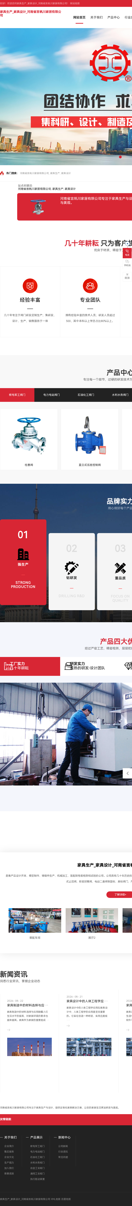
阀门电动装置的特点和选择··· (27, 1001)
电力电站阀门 (51, 395)
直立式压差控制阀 (90, 465)
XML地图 (55, 1199)
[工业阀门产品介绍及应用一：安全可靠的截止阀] (89, 1048)
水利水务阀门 (120, 395)
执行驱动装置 (37, 1179)
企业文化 (9, 1157)
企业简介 (9, 1146)
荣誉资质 (9, 1173)
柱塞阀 (29, 465)
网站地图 (75, 3)
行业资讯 (63, 1151)
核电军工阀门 (17, 395)
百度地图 (66, 1199)
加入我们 (9, 1168)
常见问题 (63, 1157)
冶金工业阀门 (37, 1168)
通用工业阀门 (37, 1173)
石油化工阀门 (86, 395)
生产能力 (9, 1162)
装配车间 (34, 937)
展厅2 (91, 937)
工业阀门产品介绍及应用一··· (87, 1001)
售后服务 (9, 1151)
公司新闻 (63, 1146)
